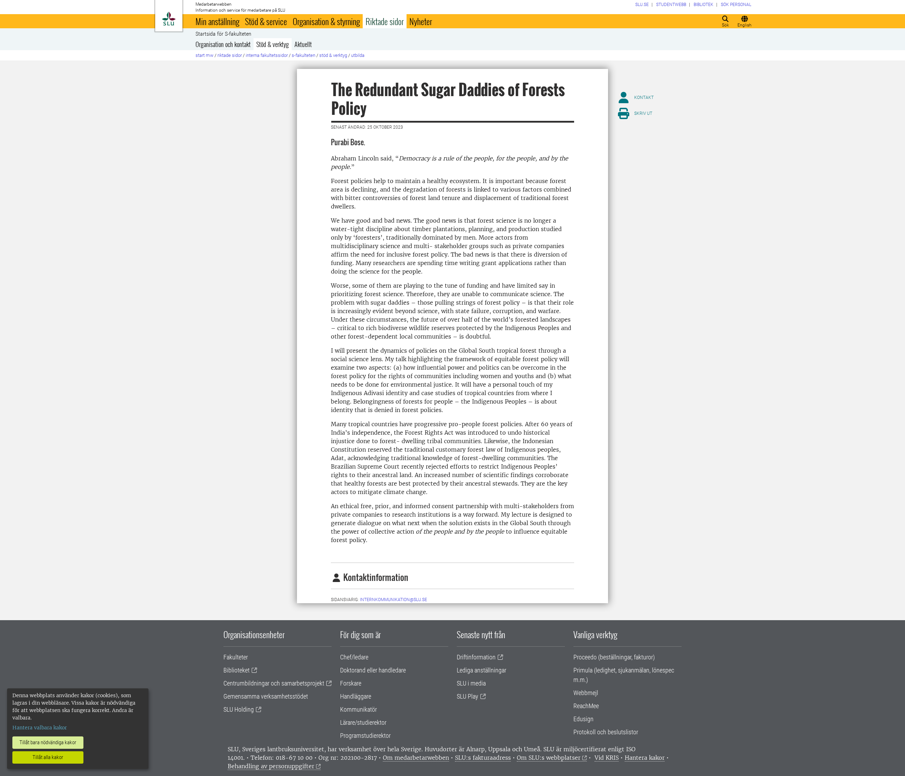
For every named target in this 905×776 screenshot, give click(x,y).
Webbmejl (585, 692)
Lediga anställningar (481, 670)
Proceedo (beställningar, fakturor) (614, 657)
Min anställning (217, 21)
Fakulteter (235, 657)
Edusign (583, 719)
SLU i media (471, 683)
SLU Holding (238, 709)
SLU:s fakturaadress (483, 757)
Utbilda (357, 55)
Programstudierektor (365, 735)
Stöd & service (266, 21)
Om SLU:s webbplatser (548, 757)
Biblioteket (236, 670)
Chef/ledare (354, 657)
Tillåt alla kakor (48, 757)
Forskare (350, 683)
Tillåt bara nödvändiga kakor (47, 742)
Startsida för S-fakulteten (223, 34)
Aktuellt (303, 44)
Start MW (204, 55)
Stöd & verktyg (272, 44)
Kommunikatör (358, 709)
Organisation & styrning (326, 21)
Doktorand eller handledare (373, 670)
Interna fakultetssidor (267, 55)
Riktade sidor (385, 21)
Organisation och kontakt (223, 44)
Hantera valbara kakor (39, 727)
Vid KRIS (607, 757)
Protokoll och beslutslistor (605, 732)
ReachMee (586, 706)
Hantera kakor (645, 757)
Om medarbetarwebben (416, 757)
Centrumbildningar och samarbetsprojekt (273, 683)
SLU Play (467, 696)
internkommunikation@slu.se (393, 599)
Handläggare (355, 696)
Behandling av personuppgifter (271, 766)
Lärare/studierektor (363, 722)
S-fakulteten (303, 55)
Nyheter (420, 21)
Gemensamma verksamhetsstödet (265, 696)
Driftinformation (476, 657)
